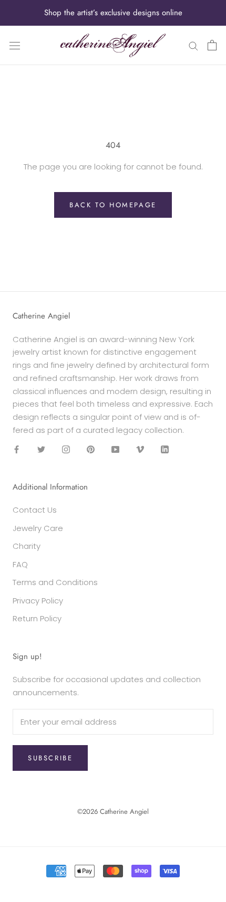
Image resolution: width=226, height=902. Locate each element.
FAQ (20, 564)
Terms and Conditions (55, 582)
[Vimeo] (140, 449)
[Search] (193, 45)
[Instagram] (66, 449)
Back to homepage (113, 205)
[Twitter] (41, 449)
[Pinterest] (91, 449)
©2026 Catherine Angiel (113, 811)
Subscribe (50, 758)
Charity (26, 545)
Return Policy (37, 618)
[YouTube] (115, 449)
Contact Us (35, 509)
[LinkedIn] (165, 449)
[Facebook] (16, 449)
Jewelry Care (38, 528)
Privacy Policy (38, 600)
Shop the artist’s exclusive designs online (113, 12)
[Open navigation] (14, 45)
